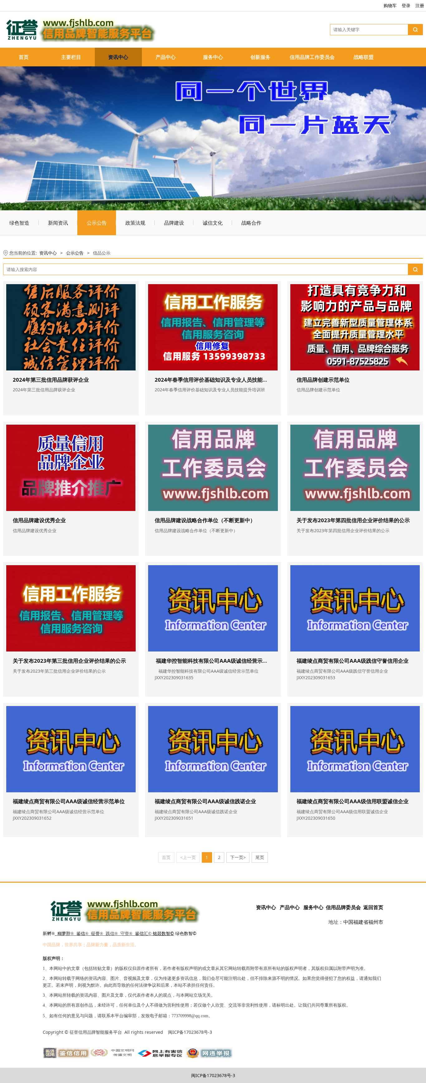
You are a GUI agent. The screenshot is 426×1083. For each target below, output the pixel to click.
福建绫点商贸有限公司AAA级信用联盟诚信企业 (353, 801)
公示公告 (97, 222)
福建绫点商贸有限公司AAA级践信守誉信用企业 (353, 660)
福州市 (375, 921)
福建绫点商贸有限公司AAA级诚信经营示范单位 (69, 801)
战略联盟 (364, 57)
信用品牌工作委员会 (312, 57)
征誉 (95, 933)
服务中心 (213, 57)
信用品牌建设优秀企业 (39, 520)
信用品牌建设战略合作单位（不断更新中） (205, 520)
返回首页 (373, 907)
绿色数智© (185, 933)
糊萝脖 (63, 933)
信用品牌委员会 (343, 907)
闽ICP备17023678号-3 (213, 1075)
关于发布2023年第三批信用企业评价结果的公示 (69, 660)
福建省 (360, 921)
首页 (24, 57)
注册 (419, 5)
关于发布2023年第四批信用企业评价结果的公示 (353, 520)
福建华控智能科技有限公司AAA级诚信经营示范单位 (216, 660)
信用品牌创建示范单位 (323, 379)
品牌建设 (174, 222)
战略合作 (251, 222)
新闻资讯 (58, 222)
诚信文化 (213, 222)
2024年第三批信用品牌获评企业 (51, 379)
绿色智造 (19, 222)
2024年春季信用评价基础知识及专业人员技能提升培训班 (222, 379)
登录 (406, 5)
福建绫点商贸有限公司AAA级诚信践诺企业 (205, 801)
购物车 (390, 5)
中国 (348, 921)
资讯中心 (118, 57)
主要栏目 (71, 57)
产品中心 (166, 57)
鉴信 (80, 933)
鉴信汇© (143, 933)
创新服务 (260, 57)
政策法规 (135, 222)
